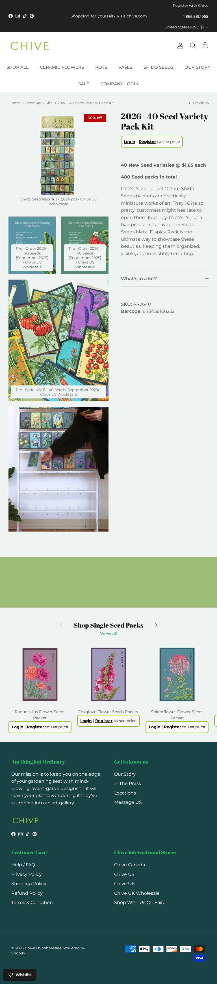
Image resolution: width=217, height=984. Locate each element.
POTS (101, 67)
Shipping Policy (28, 883)
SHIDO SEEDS (158, 67)
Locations (125, 793)
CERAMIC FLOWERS (62, 67)
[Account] (179, 45)
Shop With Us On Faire (140, 902)
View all (108, 633)
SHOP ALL (17, 67)
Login (129, 141)
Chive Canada (129, 864)
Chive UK (124, 883)
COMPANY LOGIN (120, 83)
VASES (125, 67)
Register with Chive (191, 5)
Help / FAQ (23, 864)
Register (147, 141)
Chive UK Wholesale (137, 893)
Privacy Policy (26, 874)
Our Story (125, 774)
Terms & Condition (32, 902)
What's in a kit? (139, 278)
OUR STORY (198, 67)
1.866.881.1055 (195, 16)
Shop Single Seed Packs (108, 625)
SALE (83, 83)
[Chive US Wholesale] (29, 45)
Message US (128, 802)
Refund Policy (27, 893)
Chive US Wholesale (43, 948)
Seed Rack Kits (38, 103)
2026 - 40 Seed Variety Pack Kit (85, 103)
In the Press (127, 783)
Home (14, 103)
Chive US (124, 874)
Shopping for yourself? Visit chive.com (108, 16)
